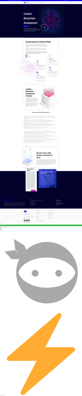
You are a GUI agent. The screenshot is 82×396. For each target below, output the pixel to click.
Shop (39, 2)
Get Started (33, 190)
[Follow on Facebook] (65, 0)
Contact (45, 2)
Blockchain (42, 2)
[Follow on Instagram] (32, 216)
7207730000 (19, 0)
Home (31, 2)
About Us (33, 2)
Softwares (37, 2)
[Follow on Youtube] (67, 0)
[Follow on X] (66, 0)
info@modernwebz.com (12, 0)
